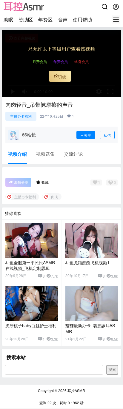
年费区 (45, 19)
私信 (107, 135)
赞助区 (26, 19)
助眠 (8, 19)
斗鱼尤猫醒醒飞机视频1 (87, 262)
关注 (87, 135)
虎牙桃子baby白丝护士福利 (30, 325)
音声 (62, 19)
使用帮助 (82, 19)
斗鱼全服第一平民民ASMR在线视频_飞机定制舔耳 (30, 265)
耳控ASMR (76, 390)
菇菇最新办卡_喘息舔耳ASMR (90, 328)
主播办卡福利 (21, 116)
